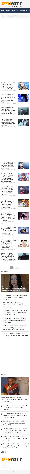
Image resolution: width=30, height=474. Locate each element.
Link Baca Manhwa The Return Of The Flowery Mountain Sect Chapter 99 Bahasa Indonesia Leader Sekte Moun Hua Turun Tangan (8, 98)
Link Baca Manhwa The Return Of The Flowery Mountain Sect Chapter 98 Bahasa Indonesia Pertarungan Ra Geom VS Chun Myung (8, 216)
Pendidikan (23, 10)
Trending (15, 10)
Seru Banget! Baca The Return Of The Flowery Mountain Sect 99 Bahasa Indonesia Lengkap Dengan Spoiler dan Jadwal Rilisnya (8, 110)
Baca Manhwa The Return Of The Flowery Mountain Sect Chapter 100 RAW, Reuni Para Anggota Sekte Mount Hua (8, 122)
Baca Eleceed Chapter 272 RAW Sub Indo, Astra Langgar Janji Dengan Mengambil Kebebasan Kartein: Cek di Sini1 (8, 85)
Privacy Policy (4, 465)
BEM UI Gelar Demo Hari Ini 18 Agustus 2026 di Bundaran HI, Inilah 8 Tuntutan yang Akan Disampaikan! (15, 305)
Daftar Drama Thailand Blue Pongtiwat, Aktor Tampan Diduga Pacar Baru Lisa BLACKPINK (14, 320)
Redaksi (3, 462)
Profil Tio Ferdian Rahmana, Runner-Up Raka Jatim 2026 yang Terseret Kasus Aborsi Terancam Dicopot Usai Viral (14, 328)
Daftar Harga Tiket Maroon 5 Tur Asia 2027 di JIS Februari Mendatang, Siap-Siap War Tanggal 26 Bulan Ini (16, 312)
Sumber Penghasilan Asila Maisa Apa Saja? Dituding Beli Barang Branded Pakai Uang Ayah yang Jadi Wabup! (16, 446)
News (8, 10)
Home (2, 10)
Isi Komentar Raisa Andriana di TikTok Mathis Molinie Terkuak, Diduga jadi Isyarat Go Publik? (15, 335)
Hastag (4, 16)
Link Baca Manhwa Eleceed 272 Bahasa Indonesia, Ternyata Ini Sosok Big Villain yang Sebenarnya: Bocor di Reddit (8, 165)
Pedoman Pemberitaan (6, 467)
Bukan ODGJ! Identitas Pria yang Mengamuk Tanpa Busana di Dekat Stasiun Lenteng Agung (14, 399)
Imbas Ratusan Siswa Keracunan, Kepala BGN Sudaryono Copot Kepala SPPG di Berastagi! (15, 297)
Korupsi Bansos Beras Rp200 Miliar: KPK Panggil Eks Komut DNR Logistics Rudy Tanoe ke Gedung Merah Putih (15, 430)
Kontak (2, 464)
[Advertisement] (15, 34)
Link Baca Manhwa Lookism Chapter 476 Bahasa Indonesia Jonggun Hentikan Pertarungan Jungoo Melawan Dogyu (8, 230)
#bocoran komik (11, 16)
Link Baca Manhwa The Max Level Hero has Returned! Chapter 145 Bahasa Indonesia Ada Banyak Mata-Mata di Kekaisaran (7, 190)
